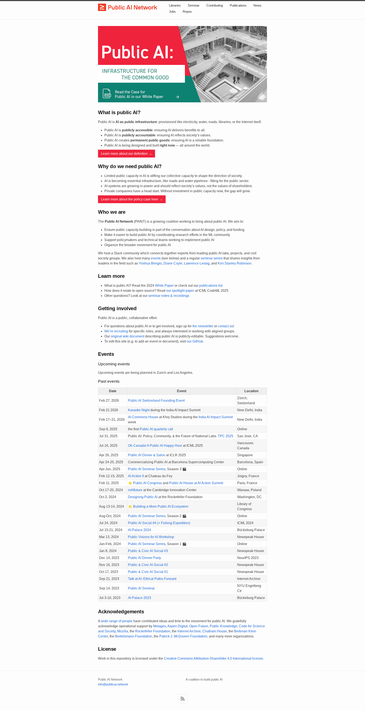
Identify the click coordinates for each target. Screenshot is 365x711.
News (257, 5)
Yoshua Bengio (150, 263)
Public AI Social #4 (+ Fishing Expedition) (159, 523)
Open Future (198, 626)
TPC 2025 (225, 436)
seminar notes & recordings (168, 295)
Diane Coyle (172, 263)
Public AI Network (127, 8)
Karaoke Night (139, 410)
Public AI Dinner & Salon (146, 455)
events (156, 258)
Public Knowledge (223, 626)
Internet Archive (189, 631)
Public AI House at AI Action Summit (196, 483)
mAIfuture (135, 490)
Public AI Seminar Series (146, 469)
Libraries (175, 5)
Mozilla (122, 631)
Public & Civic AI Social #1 (148, 572)
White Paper (164, 285)
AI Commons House (143, 417)
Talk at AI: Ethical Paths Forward (152, 579)
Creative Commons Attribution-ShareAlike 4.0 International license (213, 658)
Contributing (214, 5)
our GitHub (195, 341)
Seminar (193, 5)
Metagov (159, 626)
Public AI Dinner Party (144, 558)
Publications (238, 5)
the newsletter (202, 326)
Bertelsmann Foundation (133, 636)
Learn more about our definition (124, 153)
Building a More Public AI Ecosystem (160, 506)
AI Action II (136, 476)
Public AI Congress (147, 483)
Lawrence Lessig (197, 263)
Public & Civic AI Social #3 (148, 551)
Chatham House (214, 631)
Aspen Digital (177, 626)
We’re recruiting (116, 331)
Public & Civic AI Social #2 (148, 565)
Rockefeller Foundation (152, 631)
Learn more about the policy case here (129, 199)
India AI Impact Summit (216, 417)
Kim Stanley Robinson (234, 263)
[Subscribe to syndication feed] (182, 699)
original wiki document (127, 336)
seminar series (212, 258)
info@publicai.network (113, 684)
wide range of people (116, 621)
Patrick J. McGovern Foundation (183, 636)
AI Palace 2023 (139, 598)
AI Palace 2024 (139, 530)
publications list (210, 285)
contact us (225, 326)
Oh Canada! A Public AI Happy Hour (155, 445)
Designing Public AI (143, 497)
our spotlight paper (180, 290)
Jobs (172, 11)
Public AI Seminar (141, 588)
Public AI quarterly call (156, 429)
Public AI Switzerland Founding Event (156, 400)
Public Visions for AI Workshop (151, 537)
